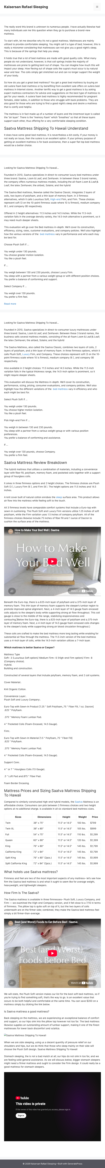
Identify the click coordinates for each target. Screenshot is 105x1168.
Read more (10, 303)
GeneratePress (75, 1163)
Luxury (26, 354)
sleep (59, 497)
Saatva (79, 801)
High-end (55, 199)
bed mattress (47, 234)
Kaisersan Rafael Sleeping (26, 7)
